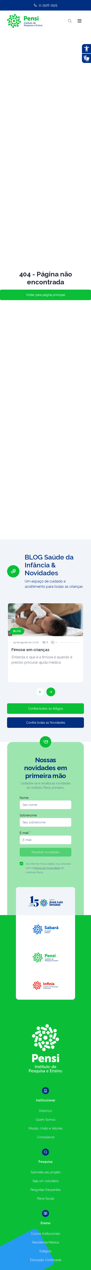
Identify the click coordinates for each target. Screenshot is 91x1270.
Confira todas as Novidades (45, 722)
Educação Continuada (45, 1260)
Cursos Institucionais (45, 1233)
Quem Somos (45, 1119)
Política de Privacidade (47, 867)
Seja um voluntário (45, 1181)
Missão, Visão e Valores (46, 1128)
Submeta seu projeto (46, 1172)
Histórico (45, 1111)
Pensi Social (45, 1198)
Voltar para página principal (45, 295)
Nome (24, 798)
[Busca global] (69, 20)
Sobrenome (28, 815)
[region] (45, 624)
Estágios (45, 1251)
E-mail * (25, 833)
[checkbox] (21, 863)
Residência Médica (45, 1242)
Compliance (45, 1137)
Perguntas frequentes (45, 1190)
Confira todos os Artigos (45, 708)
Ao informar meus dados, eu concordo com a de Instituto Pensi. (48, 868)
